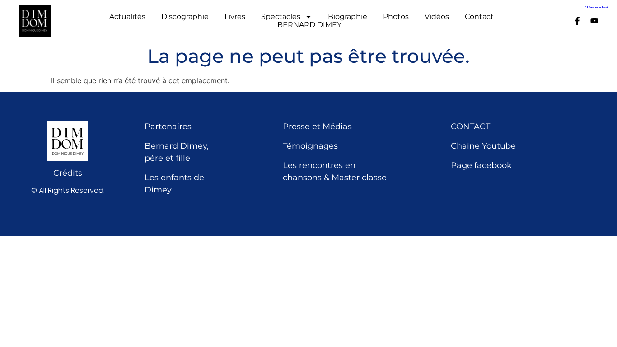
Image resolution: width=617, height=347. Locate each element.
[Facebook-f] (577, 21)
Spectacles (280, 17)
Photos (396, 17)
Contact (479, 17)
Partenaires (168, 126)
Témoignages (310, 146)
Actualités (127, 17)
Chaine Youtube (483, 146)
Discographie (185, 17)
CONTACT (470, 126)
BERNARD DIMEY (309, 25)
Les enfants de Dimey (174, 184)
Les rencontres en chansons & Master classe (335, 171)
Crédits (67, 173)
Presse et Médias (317, 126)
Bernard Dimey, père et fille (177, 152)
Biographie (347, 17)
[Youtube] (594, 21)
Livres (234, 17)
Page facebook (481, 165)
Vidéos (437, 17)
